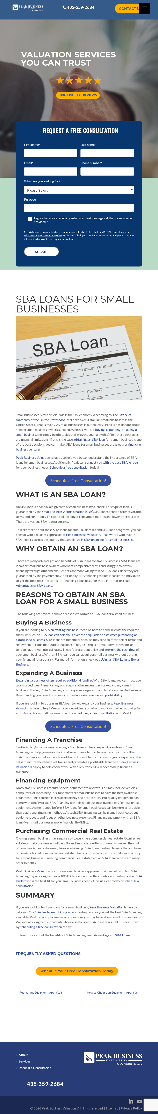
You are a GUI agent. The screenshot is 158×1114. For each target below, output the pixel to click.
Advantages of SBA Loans (34, 585)
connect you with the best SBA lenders (112, 462)
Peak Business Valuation (33, 457)
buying (100, 429)
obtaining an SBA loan (89, 439)
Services (24, 1061)
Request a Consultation (35, 1068)
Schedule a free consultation (69, 467)
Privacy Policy (131, 1108)
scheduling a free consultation (94, 713)
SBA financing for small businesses (108, 539)
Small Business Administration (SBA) (67, 512)
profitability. (114, 695)
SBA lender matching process (55, 912)
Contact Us (130, 8)
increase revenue (87, 695)
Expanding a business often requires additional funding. (54, 680)
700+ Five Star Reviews (78, 95)
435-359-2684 (80, 7)
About (23, 1055)
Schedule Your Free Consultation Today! (77, 971)
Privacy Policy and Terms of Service (43, 235)
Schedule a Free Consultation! (78, 480)
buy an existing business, (61, 630)
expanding (113, 429)
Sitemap (112, 1108)
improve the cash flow (120, 649)
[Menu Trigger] (144, 8)
